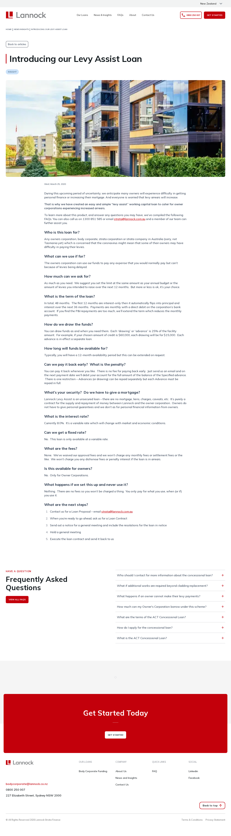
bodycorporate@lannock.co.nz (27, 784)
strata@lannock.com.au (129, 219)
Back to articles (17, 44)
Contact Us (148, 15)
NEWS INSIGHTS (21, 29)
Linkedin (193, 771)
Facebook (194, 778)
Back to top (210, 805)
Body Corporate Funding (93, 771)
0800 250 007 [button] (193, 15)
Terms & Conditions (192, 819)
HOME (9, 29)
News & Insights (103, 15)
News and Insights (126, 778)
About (132, 15)
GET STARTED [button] (214, 15)
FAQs (120, 15)
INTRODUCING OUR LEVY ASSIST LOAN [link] (49, 29)
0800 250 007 (15, 789)
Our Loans (82, 15)
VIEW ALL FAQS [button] (17, 599)
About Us (121, 771)
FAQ (154, 771)
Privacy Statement (215, 819)
